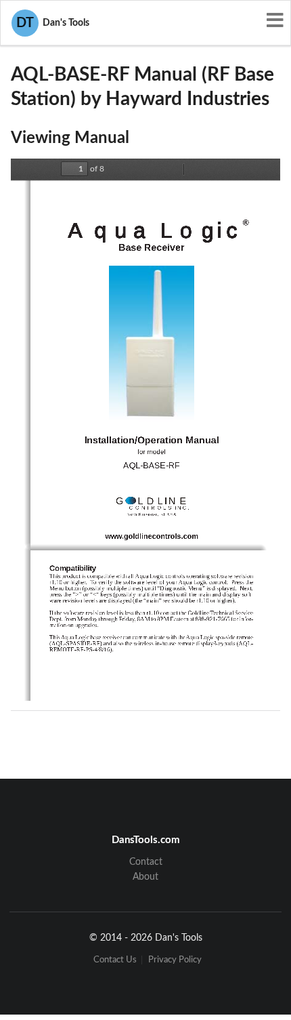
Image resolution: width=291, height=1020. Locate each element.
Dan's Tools (52, 23)
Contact (145, 862)
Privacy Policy (175, 960)
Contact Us (115, 960)
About (145, 877)
